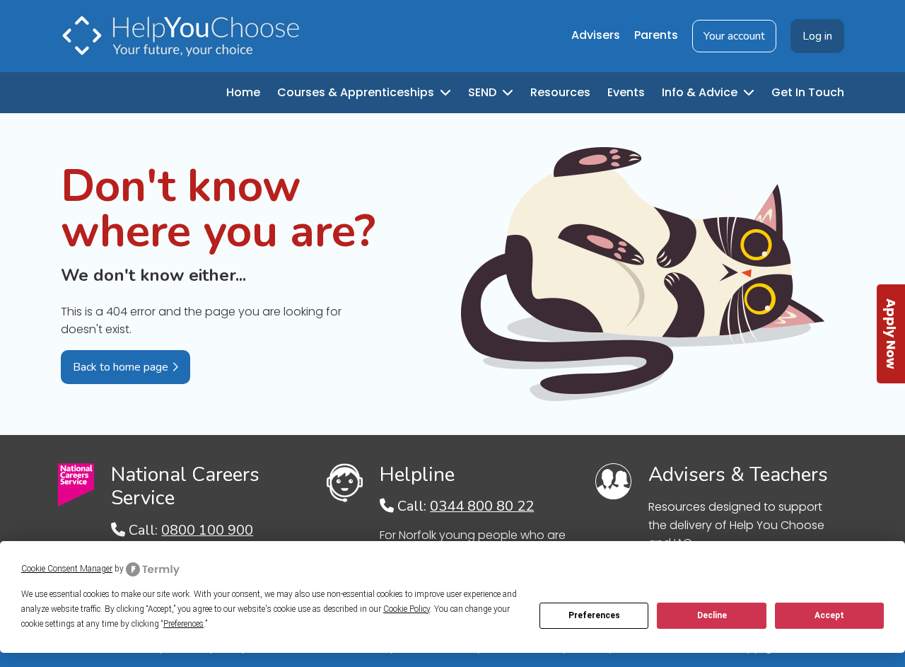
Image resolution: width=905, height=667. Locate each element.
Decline (712, 615)
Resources (560, 92)
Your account (734, 36)
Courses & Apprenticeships (357, 92)
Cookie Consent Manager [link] (66, 569)
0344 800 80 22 (482, 506)
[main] (452, 274)
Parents (656, 35)
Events (626, 92)
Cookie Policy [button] (406, 609)
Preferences (594, 615)
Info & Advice (701, 92)
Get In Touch (807, 92)
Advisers (595, 35)
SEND (483, 92)
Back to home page (120, 367)
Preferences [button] (183, 624)
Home (243, 92)
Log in (817, 36)
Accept (829, 615)
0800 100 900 (207, 530)
